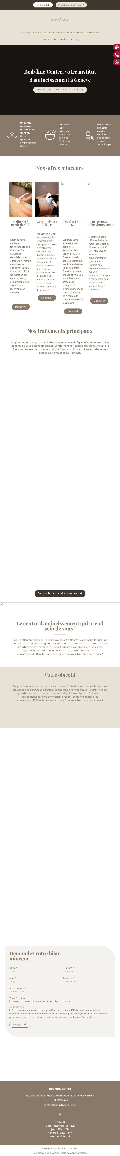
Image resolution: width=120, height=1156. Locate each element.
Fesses (27, 1001)
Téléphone (69, 978)
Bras (58, 1001)
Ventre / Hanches (43, 1001)
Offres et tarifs (48, 39)
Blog (77, 39)
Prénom (68, 968)
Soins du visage (75, 32)
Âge (11, 978)
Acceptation (16, 1007)
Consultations (92, 32)
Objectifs (36, 32)
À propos (25, 32)
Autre (67, 1001)
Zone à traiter (17, 998)
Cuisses (16, 1001)
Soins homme (65, 39)
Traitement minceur (54, 32)
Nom (12, 968)
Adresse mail (17, 988)
